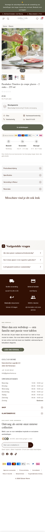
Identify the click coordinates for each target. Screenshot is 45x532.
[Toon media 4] (22, 77)
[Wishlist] (37, 18)
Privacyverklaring (23, 470)
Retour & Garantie (7, 473)
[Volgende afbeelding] (40, 49)
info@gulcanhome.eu (9, 373)
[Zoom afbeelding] (40, 27)
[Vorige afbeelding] (5, 49)
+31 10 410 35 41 (8, 370)
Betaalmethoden (20, 473)
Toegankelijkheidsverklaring (35, 473)
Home (5, 26)
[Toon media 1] (4, 77)
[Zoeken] (8, 19)
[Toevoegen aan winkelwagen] (15, 220)
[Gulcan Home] (22, 18)
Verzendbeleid (35, 470)
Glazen (11, 26)
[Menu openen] (3, 18)
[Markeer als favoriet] (40, 71)
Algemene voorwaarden (9, 470)
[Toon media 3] (16, 77)
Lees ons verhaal (11, 350)
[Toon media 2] (10, 77)
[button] (6, 91)
